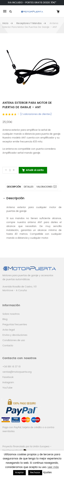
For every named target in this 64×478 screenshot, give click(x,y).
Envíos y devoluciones (14, 335)
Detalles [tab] (28, 187)
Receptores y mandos (29, 23)
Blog (4, 319)
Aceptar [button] (19, 472)
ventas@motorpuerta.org (17, 372)
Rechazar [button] (35, 472)
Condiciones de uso (13, 340)
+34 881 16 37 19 (11, 367)
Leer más (53, 467)
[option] (32, 67)
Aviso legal (8, 330)
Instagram (8, 382)
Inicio (5, 23)
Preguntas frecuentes (14, 324)
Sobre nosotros (11, 314)
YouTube (7, 388)
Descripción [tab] (14, 187)
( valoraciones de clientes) (36, 114)
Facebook (7, 377)
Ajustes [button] (47, 472)
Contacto (7, 345)
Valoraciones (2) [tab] (46, 187)
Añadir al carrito (35, 170)
